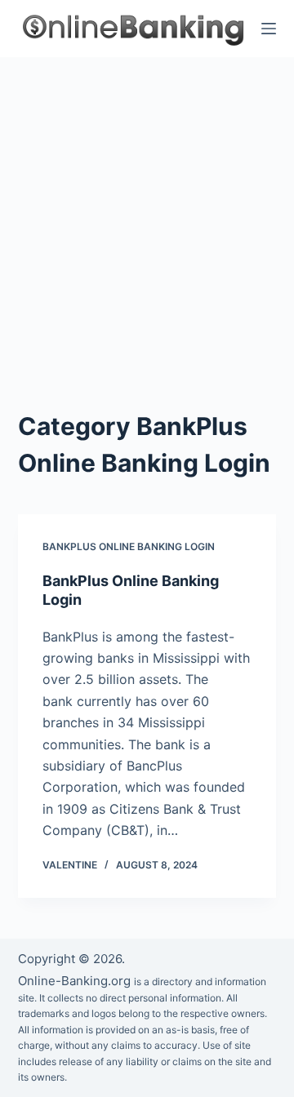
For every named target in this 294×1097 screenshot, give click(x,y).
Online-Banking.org (74, 980)
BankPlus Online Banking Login (128, 546)
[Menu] (268, 28)
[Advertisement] (147, 212)
